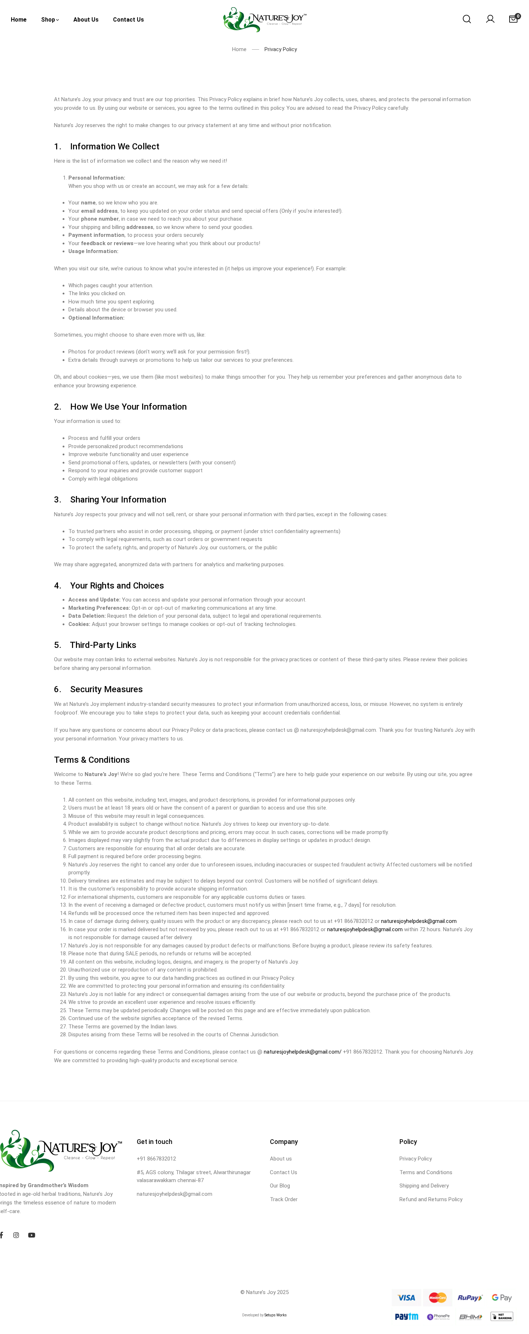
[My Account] (490, 20)
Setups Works (275, 1315)
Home (239, 49)
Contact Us (283, 1172)
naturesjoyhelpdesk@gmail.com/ (303, 1052)
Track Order (284, 1199)
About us (281, 1158)
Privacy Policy (415, 1158)
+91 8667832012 (156, 1158)
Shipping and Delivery (424, 1185)
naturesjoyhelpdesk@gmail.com (419, 921)
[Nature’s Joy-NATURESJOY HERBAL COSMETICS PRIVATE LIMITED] (265, 19)
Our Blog (280, 1185)
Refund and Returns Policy (430, 1199)
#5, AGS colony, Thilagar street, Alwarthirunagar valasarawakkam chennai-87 (194, 1176)
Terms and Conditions (425, 1172)
